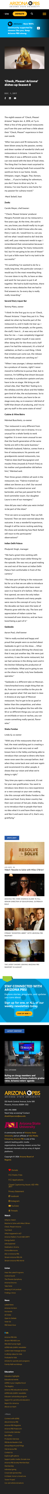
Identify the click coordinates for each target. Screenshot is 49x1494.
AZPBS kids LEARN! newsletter (15, 1347)
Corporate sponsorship (13, 1473)
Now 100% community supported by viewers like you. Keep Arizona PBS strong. (21, 29)
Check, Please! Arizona (13, 1227)
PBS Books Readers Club (13, 1442)
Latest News (9, 1305)
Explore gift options (12, 1456)
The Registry (9, 1386)
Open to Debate (10, 1318)
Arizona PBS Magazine (13, 1425)
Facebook (14, 1196)
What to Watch (10, 1220)
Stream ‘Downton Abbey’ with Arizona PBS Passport (24, 934)
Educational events (11, 1380)
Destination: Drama (12, 1247)
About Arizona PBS (11, 1422)
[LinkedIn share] (11, 98)
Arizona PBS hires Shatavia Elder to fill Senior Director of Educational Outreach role (24, 901)
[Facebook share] (6, 98)
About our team (10, 1407)
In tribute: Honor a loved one (15, 1476)
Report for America (12, 1403)
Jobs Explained (10, 1244)
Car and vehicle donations (14, 1483)
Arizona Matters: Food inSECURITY (17, 1237)
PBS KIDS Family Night (13, 1344)
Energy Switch (10, 1240)
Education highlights (12, 1376)
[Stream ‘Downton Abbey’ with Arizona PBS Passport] (24, 909)
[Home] (25, 4)
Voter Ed (8, 1322)
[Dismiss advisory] (38, 28)
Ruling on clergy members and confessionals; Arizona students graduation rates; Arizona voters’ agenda (27, 1078)
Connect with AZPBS (12, 1419)
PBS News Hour (10, 1325)
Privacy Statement (16, 1191)
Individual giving (10, 1469)
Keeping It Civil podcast (13, 1289)
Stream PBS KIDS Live (12, 1341)
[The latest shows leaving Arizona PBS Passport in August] (24, 941)
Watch (7, 1215)
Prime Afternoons (11, 1250)
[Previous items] (8, 1054)
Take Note (8, 1286)
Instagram (14, 1201)
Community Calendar (12, 1432)
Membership (9, 1466)
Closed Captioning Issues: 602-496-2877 (23, 1185)
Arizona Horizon (11, 1308)
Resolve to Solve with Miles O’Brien (17, 1223)
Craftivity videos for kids (13, 1354)
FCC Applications (15, 1180)
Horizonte (8, 1312)
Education (9, 1371)
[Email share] (16, 98)
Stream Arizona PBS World (14, 1261)
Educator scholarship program (16, 1397)
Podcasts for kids (11, 1358)
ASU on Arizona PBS (12, 1254)
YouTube (15, 1206)
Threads (14, 1210)
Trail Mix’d (8, 1230)
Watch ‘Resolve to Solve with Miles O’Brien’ (24, 870)
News (7, 1300)
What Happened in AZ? (13, 1234)
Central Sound (10, 1276)
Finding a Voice (10, 1293)
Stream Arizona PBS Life (13, 1257)
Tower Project (10, 1480)
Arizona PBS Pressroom (13, 1429)
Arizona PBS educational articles (16, 1390)
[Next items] (40, 1054)
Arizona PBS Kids (11, 1337)
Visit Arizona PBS (11, 1449)
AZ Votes (8, 1315)
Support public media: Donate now (17, 1459)
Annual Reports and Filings (14, 1446)
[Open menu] (44, 13)
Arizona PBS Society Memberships (17, 1463)
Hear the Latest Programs (14, 1273)
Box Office (8, 1436)
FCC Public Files (15, 1175)
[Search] (32, 13)
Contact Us (9, 1452)
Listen (7, 1268)
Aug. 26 (10, 867)
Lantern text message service (15, 1351)
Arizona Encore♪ (11, 1283)
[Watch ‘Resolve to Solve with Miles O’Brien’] (24, 843)
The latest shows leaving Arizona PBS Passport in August (22, 966)
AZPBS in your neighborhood (15, 1383)
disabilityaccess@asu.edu (15, 1116)
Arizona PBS (19, 1139)
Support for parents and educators (17, 1400)
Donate (14, 1170)
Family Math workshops (13, 1364)
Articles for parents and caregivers (17, 1361)
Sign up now (23, 1013)
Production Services (12, 1439)
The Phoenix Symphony (13, 1279)
